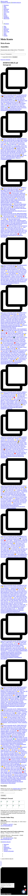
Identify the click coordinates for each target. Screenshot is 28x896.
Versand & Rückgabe (9, 851)
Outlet (5, 7)
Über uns (6, 10)
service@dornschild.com (6, 825)
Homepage (6, 5)
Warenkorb (6, 17)
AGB (5, 845)
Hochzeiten (6, 9)
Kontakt (5, 15)
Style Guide (6, 11)
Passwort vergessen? (5, 59)
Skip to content (4, 1)
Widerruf (6, 849)
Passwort (6, 54)
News (5, 13)
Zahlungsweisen (7, 848)
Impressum (6, 844)
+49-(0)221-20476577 (8, 824)
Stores (5, 14)
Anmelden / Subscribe (6, 894)
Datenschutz (6, 847)
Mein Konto (6, 18)
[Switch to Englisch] (6, 23)
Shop (5, 6)
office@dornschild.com (6, 839)
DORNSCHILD (17, 788)
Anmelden (15, 57)
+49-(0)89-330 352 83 (8, 838)
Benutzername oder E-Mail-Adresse (12, 50)
